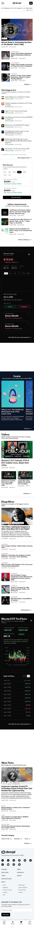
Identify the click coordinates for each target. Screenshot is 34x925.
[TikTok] (2, 864)
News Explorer (6, 878)
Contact (5, 892)
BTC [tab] (5, 172)
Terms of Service (22, 887)
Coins (3, 875)
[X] (2, 860)
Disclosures (21, 885)
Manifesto (5, 887)
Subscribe (6, 914)
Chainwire (26, 206)
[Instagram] (8, 860)
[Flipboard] (14, 864)
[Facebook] (25, 860)
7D (10, 273)
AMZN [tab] (24, 172)
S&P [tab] (9, 172)
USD (28, 676)
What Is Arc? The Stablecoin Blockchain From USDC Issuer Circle (12, 411)
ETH (15, 8)
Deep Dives (4, 872)
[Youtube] (8, 864)
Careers (20, 892)
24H (6, 273)
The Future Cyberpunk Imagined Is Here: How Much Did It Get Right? (15, 528)
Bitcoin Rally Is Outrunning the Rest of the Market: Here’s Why (16, 43)
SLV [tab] (10, 175)
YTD (24, 273)
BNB (27, 8)
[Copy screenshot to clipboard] (29, 254)
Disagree (24, 306)
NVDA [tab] (14, 172)
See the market (17, 197)
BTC (2, 8)
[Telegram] (19, 864)
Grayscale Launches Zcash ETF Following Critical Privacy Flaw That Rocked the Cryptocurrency (16, 788)
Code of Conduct (7, 890)
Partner (4, 869)
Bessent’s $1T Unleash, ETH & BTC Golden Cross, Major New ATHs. (15, 463)
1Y (19, 273)
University (20, 872)
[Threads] (14, 860)
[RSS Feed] (30, 860)
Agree (10, 306)
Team (4, 885)
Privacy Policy (22, 890)
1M (15, 273)
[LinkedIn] (19, 860)
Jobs (4, 894)
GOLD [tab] (19, 172)
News (18, 869)
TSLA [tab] (5, 175)
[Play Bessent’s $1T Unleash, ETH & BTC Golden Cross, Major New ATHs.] (17, 449)
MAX (28, 273)
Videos (19, 875)
